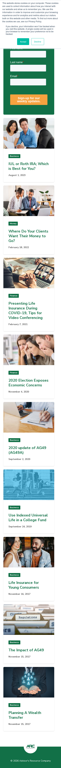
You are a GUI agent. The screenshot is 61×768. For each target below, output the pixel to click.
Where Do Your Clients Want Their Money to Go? (28, 236)
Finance (13, 295)
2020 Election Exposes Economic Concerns (28, 383)
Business (14, 156)
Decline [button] (37, 41)
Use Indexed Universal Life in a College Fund (28, 518)
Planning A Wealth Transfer (24, 715)
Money (13, 223)
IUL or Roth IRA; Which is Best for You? (28, 166)
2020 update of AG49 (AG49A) (27, 450)
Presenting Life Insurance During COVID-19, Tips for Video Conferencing (25, 310)
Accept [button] (23, 41)
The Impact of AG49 (26, 650)
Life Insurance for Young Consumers (23, 585)
